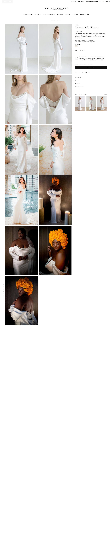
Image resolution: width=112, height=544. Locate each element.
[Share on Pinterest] (76, 72)
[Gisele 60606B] (102, 103)
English (108, 1)
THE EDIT (67, 14)
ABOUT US (82, 14)
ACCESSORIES (38, 14)
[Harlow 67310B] (91, 103)
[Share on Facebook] (79, 72)
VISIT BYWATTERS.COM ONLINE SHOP (7, 2)
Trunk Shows (81, 1)
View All (105, 94)
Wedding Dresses (28, 14)
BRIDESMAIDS (60, 14)
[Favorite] (89, 72)
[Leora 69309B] (80, 103)
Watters (77, 25)
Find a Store (91, 67)
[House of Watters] (56, 8)
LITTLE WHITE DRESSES (49, 14)
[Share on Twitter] (82, 72)
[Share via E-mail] (86, 72)
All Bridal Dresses (57, 20)
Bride (52, 20)
